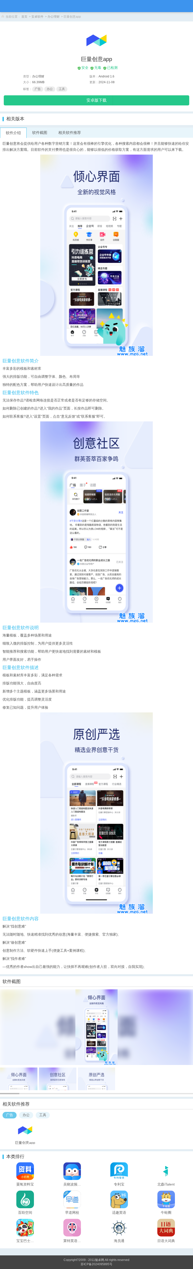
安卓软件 (37, 16)
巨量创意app (25, 1142)
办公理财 (53, 16)
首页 (24, 16)
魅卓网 (99, 1260)
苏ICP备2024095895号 (96, 1264)
